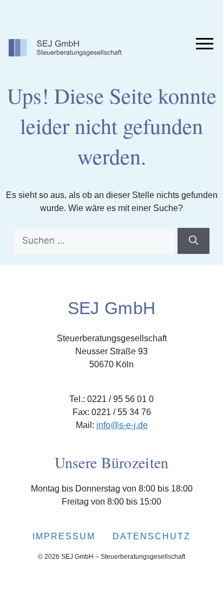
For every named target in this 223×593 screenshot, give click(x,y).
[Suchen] (193, 241)
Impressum (63, 536)
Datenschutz (152, 536)
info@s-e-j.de (122, 425)
